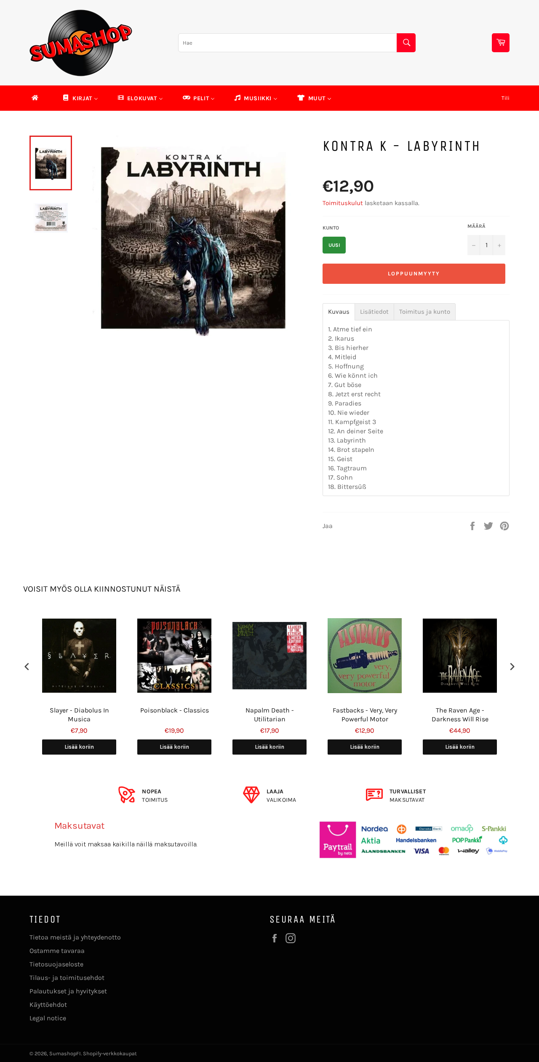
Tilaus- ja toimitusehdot (66, 978)
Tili (506, 98)
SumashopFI (65, 1053)
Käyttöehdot (48, 1005)
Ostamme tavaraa (57, 951)
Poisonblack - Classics (174, 710)
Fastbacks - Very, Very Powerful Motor (365, 714)
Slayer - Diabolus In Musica (79, 714)
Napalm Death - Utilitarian (269, 714)
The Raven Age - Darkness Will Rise (460, 714)
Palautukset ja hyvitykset (68, 991)
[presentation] (27, 666)
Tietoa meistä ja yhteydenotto (75, 937)
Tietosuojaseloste (56, 964)
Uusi (334, 245)
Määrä (476, 226)
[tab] (339, 311)
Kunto (331, 228)
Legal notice (47, 1018)
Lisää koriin (79, 747)
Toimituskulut (343, 203)
